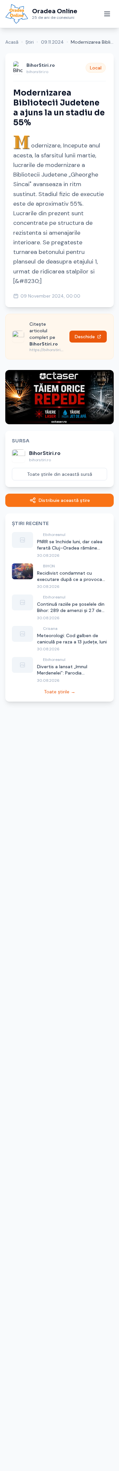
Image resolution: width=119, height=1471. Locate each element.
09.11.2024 (52, 42)
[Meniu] (107, 13)
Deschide (85, 337)
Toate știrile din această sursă (59, 474)
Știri (29, 42)
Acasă (12, 42)
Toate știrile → (59, 692)
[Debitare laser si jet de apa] (59, 397)
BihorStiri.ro (40, 65)
